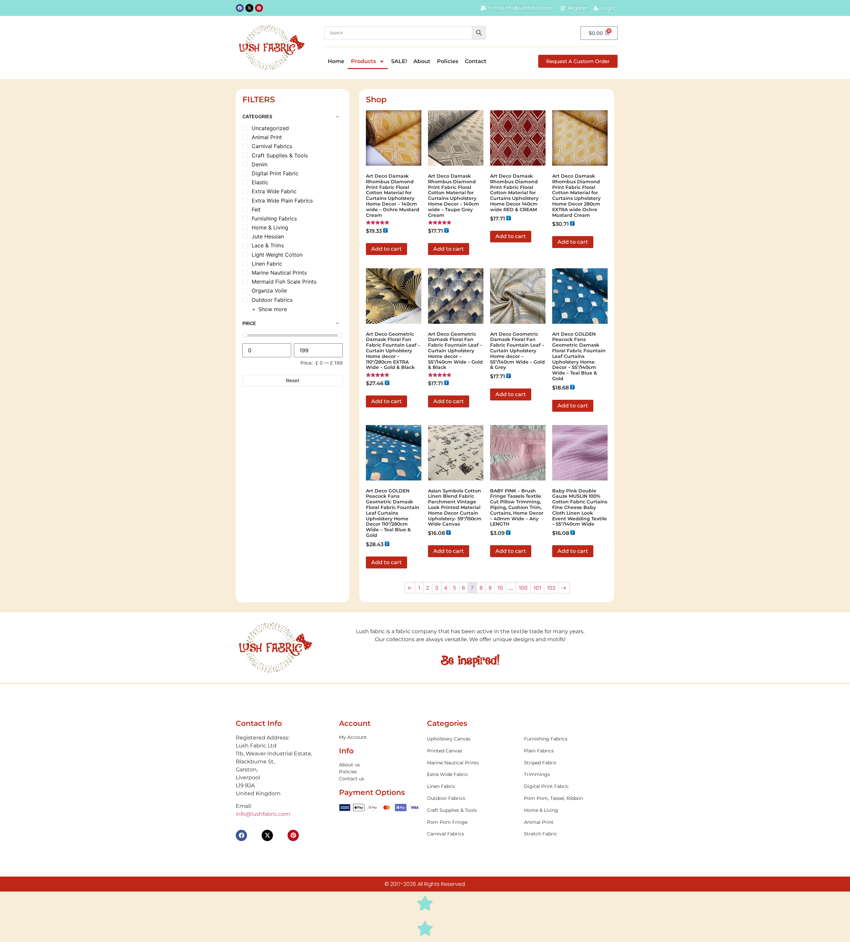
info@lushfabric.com (263, 814)
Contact (475, 61)
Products (363, 61)
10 (500, 587)
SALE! (399, 61)
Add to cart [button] (386, 249)
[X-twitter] (249, 8)
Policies (447, 61)
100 (523, 587)
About (421, 61)
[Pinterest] (259, 8)
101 (537, 587)
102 (551, 587)
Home (336, 61)
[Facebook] (240, 8)
